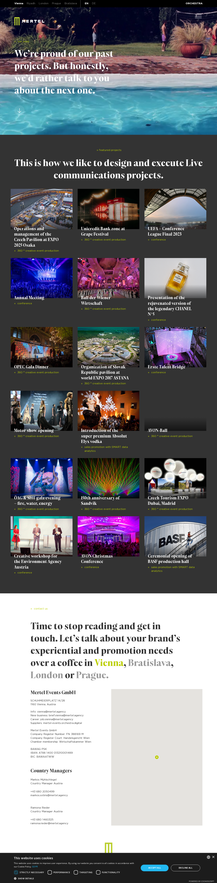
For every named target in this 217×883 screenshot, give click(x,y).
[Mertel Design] (108, 848)
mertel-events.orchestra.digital (62, 723)
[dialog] (108, 868)
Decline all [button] (185, 867)
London (43, 3)
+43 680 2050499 (42, 791)
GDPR (35, 866)
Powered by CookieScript (201, 881)
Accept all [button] (154, 867)
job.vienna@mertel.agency (56, 719)
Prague (56, 3)
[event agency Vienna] (29, 21)
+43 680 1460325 (42, 819)
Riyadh (31, 3)
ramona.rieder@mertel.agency (49, 823)
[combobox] (208, 857)
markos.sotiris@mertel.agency (49, 795)
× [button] (213, 857)
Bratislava (70, 3)
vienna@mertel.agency (51, 711)
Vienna (18, 3)
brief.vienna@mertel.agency (66, 715)
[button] (75, 878)
